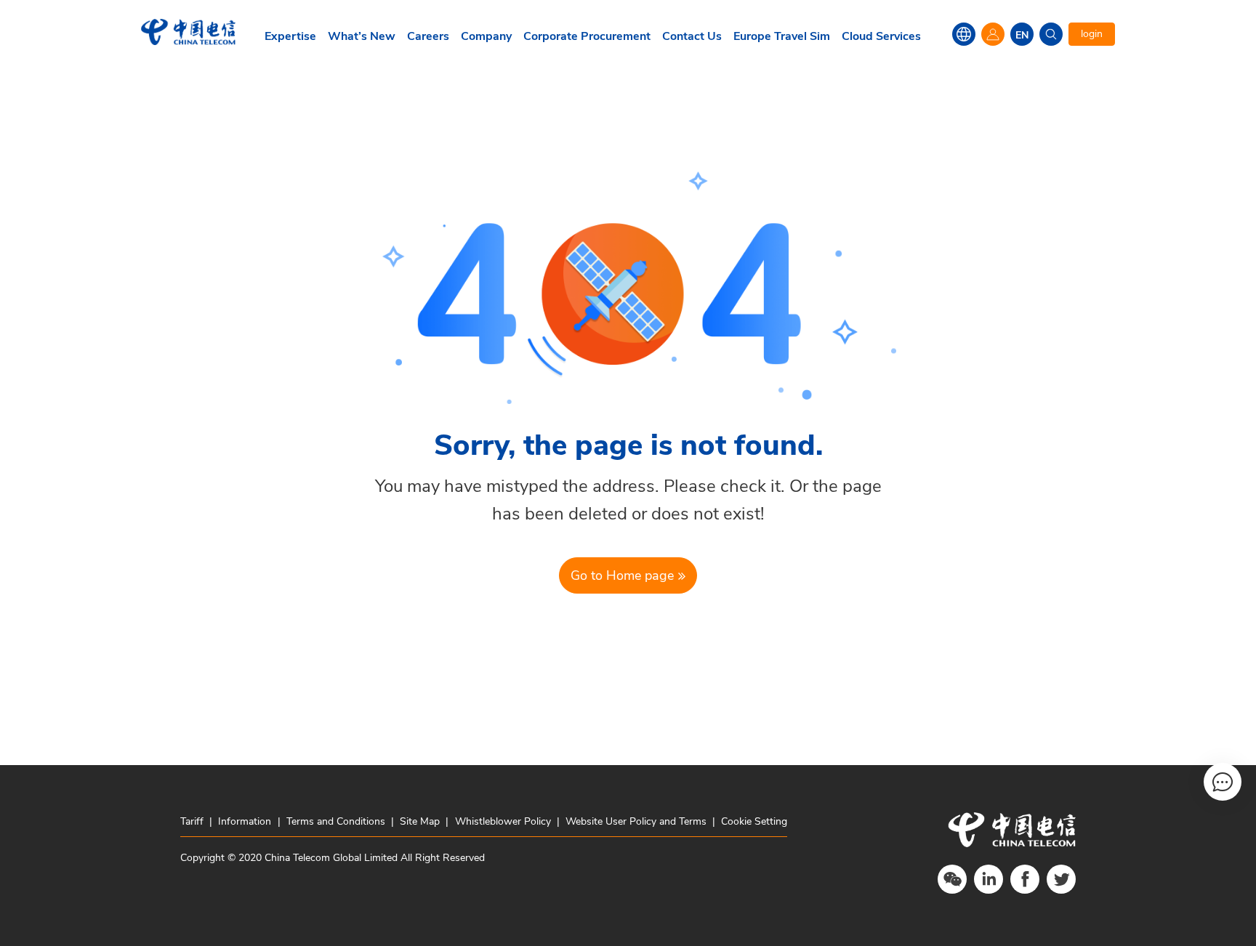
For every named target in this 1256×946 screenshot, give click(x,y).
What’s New (361, 36)
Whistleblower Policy (503, 821)
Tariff (193, 821)
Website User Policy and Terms (636, 821)
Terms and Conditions (335, 821)
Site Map (420, 821)
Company (486, 36)
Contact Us (692, 36)
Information (244, 821)
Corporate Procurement (587, 36)
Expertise (290, 36)
